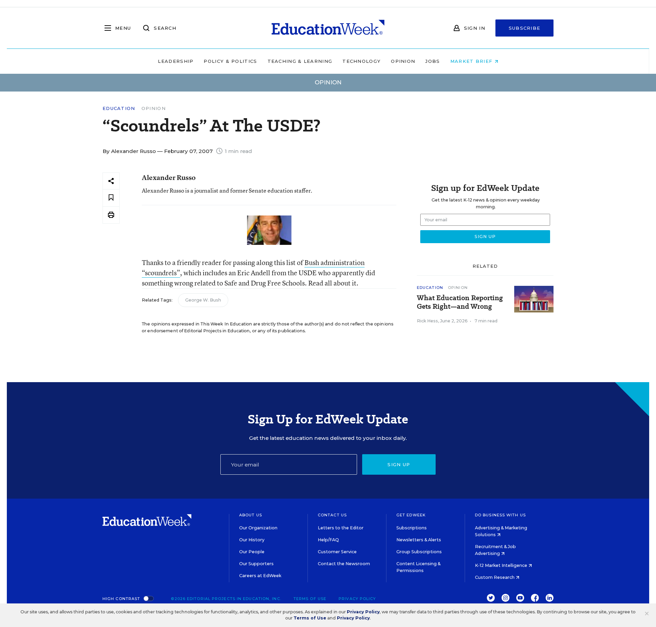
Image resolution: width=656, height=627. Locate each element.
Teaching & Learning (300, 61)
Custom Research (495, 577)
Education (118, 108)
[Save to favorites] (111, 198)
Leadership (175, 61)
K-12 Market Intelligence (501, 565)
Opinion (403, 61)
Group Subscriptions (419, 551)
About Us (250, 515)
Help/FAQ (328, 539)
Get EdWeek (411, 515)
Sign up (398, 464)
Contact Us (332, 515)
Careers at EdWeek (260, 575)
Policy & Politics (230, 61)
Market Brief (472, 61)
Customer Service (337, 551)
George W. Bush (203, 300)
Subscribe (525, 28)
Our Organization (258, 527)
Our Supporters (256, 563)
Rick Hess (427, 320)
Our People (251, 551)
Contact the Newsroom (344, 563)
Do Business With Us (500, 515)
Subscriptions (411, 527)
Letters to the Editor (341, 527)
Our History (251, 539)
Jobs (432, 61)
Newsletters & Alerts (418, 539)
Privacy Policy (357, 598)
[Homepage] (328, 28)
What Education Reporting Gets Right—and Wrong (460, 302)
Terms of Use (309, 598)
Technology (361, 61)
